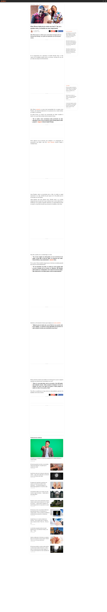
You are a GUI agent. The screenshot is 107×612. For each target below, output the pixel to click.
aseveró (51, 259)
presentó (38, 109)
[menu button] (105, 1)
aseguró (40, 122)
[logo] (3, 1)
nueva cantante (57, 323)
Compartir (61, 31)
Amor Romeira (51, 142)
